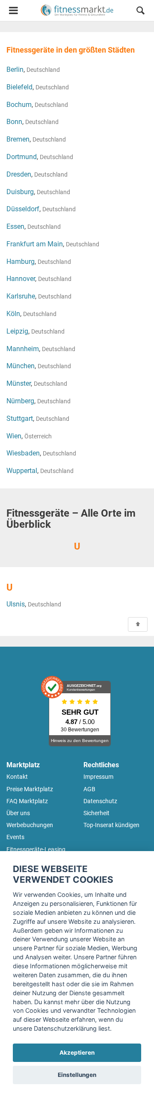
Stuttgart (19, 418)
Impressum (98, 776)
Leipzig (17, 331)
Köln (13, 314)
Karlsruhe (20, 296)
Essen (15, 226)
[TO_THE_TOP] (138, 624)
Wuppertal (21, 471)
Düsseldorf (22, 209)
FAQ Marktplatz (27, 801)
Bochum (19, 105)
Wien (13, 436)
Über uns (18, 813)
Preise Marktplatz (29, 789)
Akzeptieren (77, 1052)
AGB (89, 789)
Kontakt (17, 776)
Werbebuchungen (29, 825)
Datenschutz (100, 801)
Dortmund (21, 157)
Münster (18, 383)
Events (15, 837)
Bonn (14, 122)
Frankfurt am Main (34, 244)
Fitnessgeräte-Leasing (35, 849)
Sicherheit (96, 813)
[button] (140, 12)
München (20, 366)
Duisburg (20, 192)
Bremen (18, 139)
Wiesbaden (23, 453)
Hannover (20, 279)
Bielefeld (19, 87)
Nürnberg (20, 401)
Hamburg (20, 261)
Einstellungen (77, 1074)
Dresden (18, 174)
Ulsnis (15, 604)
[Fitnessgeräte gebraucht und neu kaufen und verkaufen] (77, 10)
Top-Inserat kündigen (111, 825)
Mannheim (22, 349)
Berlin (15, 69)
